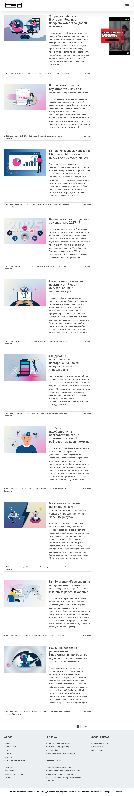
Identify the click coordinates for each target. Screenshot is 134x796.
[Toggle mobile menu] (127, 5)
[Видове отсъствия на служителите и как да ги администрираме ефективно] (25, 97)
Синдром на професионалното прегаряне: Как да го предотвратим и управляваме (64, 362)
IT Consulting (53, 750)
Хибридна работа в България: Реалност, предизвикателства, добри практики (68, 21)
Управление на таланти (51, 73)
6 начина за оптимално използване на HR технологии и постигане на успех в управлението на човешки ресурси (68, 510)
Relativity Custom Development (59, 767)
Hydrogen (38, 73)
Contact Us (8, 757)
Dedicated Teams (97, 747)
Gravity (7, 778)
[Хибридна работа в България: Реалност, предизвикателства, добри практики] (25, 28)
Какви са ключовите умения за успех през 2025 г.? (69, 220)
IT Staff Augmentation (99, 743)
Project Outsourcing (98, 750)
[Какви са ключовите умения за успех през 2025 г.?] (25, 231)
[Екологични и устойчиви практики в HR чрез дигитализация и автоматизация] (25, 292)
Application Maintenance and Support (61, 754)
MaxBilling (8, 767)
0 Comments (66, 73)
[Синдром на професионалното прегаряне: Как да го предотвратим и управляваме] (25, 367)
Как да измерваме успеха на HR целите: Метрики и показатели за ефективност (69, 154)
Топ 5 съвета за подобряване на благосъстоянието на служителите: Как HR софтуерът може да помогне (69, 435)
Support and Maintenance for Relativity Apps (64, 771)
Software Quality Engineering (58, 747)
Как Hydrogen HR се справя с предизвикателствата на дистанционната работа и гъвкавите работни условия (69, 587)
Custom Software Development (59, 743)
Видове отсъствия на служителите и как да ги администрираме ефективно (69, 89)
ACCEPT (119, 792)
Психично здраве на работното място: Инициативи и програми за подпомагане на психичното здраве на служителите (69, 654)
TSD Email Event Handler (13, 774)
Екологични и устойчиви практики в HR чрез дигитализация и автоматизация (66, 286)
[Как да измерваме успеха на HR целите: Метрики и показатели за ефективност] (25, 162)
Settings (107, 792)
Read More (87, 73)
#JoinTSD (8, 754)
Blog (6, 750)
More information (96, 792)
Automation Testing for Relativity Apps (62, 774)
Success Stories (10, 747)
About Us (7, 743)
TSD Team (9, 73)
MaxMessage (9, 771)
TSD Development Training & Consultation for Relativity (64, 779)
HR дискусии (45, 204)
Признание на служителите (48, 711)
